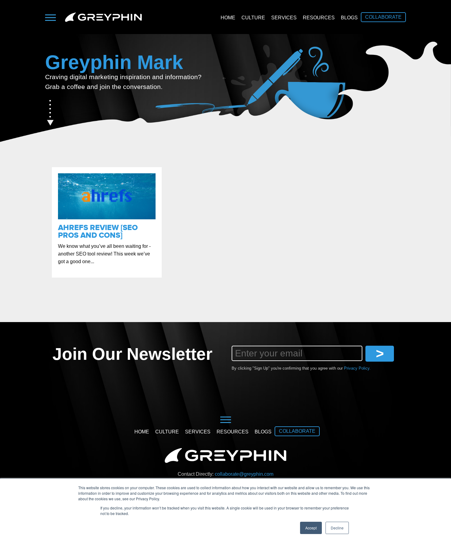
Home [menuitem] (228, 17)
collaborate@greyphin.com (244, 474)
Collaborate (383, 17)
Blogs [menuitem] (349, 17)
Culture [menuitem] (253, 17)
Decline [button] (337, 527)
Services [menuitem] (284, 17)
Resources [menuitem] (319, 17)
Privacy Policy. (357, 368)
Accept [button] (311, 527)
